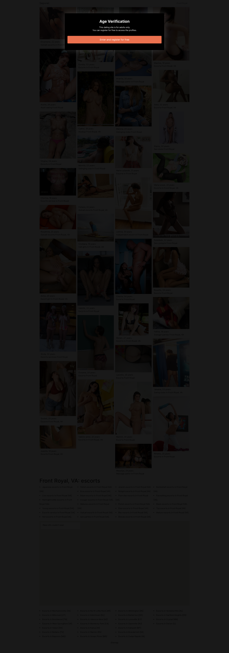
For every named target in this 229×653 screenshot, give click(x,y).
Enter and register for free (114, 39)
